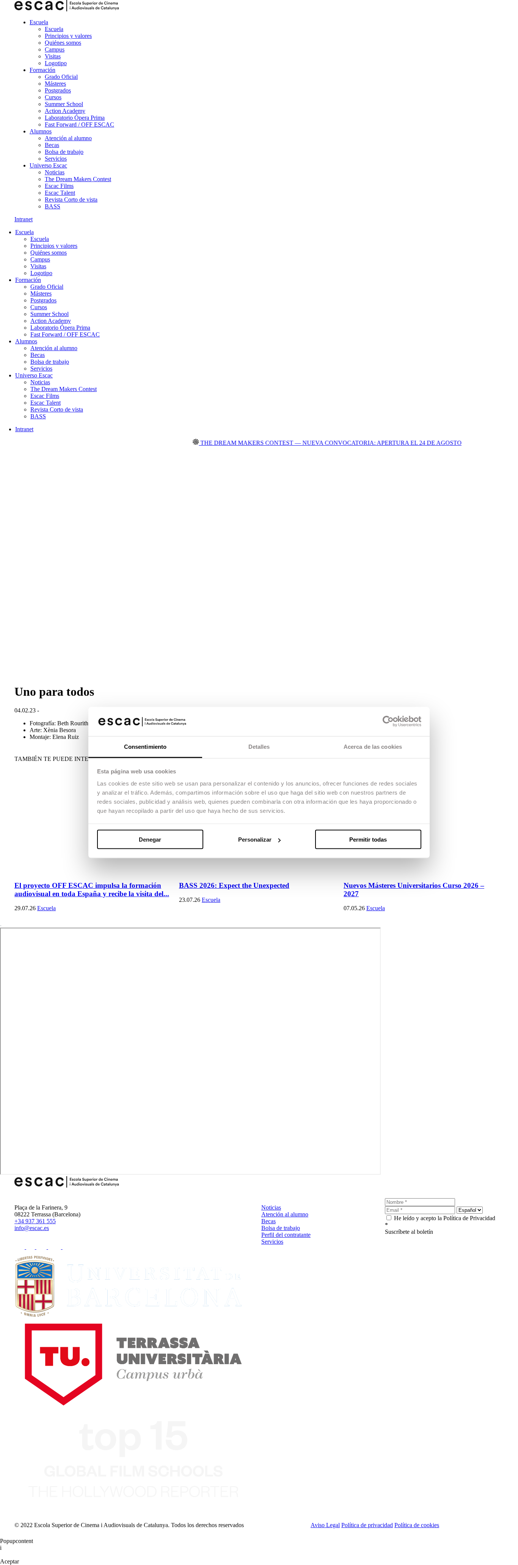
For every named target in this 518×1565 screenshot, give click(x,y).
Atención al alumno (68, 138)
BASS (52, 206)
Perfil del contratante (286, 1235)
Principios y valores (68, 36)
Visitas (53, 56)
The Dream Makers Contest (78, 179)
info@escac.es (31, 1228)
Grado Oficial (61, 77)
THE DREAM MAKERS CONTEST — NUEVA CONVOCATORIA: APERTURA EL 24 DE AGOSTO (311, 443)
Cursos (53, 97)
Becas (52, 145)
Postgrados (58, 90)
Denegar (150, 839)
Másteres (55, 83)
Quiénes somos (63, 42)
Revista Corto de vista (71, 199)
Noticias (54, 172)
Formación (42, 70)
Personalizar (255, 839)
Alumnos (41, 131)
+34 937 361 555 (35, 1221)
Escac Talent (60, 192)
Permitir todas (368, 839)
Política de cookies (416, 1525)
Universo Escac (48, 165)
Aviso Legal (325, 1525)
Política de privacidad (367, 1525)
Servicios (56, 158)
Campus (54, 49)
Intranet (23, 219)
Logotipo (56, 63)
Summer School (64, 104)
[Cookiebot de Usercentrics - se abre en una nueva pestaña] (388, 721)
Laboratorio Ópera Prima (75, 117)
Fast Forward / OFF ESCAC (79, 124)
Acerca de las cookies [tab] (373, 746)
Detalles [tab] (259, 746)
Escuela (39, 22)
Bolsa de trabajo (64, 152)
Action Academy (65, 111)
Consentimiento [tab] (145, 746)
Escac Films (59, 186)
